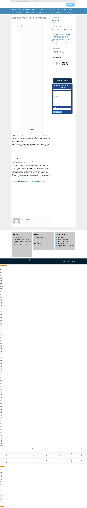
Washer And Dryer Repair (17, 12)
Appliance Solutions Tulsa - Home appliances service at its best (24, 1)
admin (15, 20)
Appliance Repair (43, 9)
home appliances (26, 135)
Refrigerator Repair (62, 9)
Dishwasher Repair (30, 12)
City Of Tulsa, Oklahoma (42, 12)
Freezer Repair (52, 9)
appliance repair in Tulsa (24, 179)
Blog (51, 12)
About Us (34, 9)
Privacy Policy (68, 12)
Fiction (53, 22)
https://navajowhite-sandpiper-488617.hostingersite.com (33, 181)
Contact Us (27, 9)
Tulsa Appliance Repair (17, 9)
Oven (70, 9)
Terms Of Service (58, 12)
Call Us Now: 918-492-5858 (70, 5)
